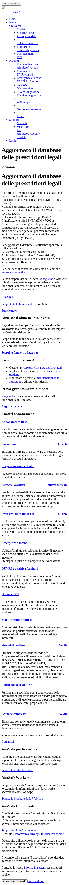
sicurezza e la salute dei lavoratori (41, 367)
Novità (63, 645)
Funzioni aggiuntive (29, 95)
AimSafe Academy (28, 133)
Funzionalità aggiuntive (17, 684)
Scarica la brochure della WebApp (22, 798)
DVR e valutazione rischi (18, 513)
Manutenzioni (25, 53)
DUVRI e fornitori (28, 81)
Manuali (22, 123)
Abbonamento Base (14, 421)
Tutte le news (10, 310)
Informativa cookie (52, 834)
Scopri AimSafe (26, 32)
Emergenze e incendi (29, 78)
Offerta (62, 444)
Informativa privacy (27, 834)
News (12, 22)
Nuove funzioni (57, 484)
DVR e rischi (25, 74)
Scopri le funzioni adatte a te (20, 352)
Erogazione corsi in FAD (18, 466)
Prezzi (20, 116)
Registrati (7, 296)
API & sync (24, 102)
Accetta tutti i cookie (14, 881)
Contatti (21, 29)
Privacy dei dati (26, 36)
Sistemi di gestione (28, 50)
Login (12, 140)
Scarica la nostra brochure (17, 770)
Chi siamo (15, 25)
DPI (19, 57)
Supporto (14, 119)
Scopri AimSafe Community (19, 830)
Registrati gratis (12, 406)
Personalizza (36, 881)
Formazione (24, 46)
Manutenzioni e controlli (17, 619)
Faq (19, 130)
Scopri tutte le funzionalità (17, 304)
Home (13, 18)
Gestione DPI (25, 85)
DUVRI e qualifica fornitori (20, 568)
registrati (48, 279)
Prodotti (14, 60)
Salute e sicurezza (27, 43)
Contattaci (8, 741)
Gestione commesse (29, 109)
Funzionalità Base (28, 64)
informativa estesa (35, 867)
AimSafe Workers (28, 67)
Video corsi (24, 126)
